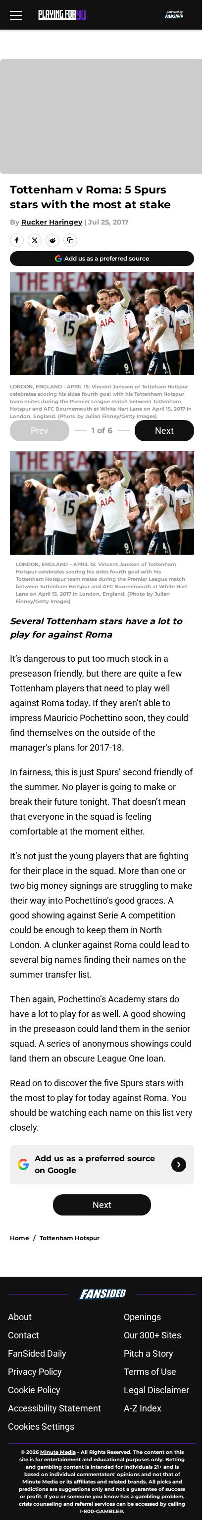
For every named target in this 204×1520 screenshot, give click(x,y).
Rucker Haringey (51, 222)
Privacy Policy (35, 1372)
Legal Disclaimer (156, 1390)
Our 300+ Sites (152, 1335)
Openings (142, 1317)
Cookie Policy (34, 1390)
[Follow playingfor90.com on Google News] (178, 1164)
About (20, 1317)
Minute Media (58, 1452)
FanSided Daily (37, 1353)
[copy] (70, 240)
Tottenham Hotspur (70, 1238)
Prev (40, 430)
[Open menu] (16, 15)
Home (19, 1238)
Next (164, 430)
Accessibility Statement (54, 1408)
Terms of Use (150, 1372)
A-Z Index (142, 1408)
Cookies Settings (41, 1426)
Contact (23, 1335)
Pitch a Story (148, 1353)
